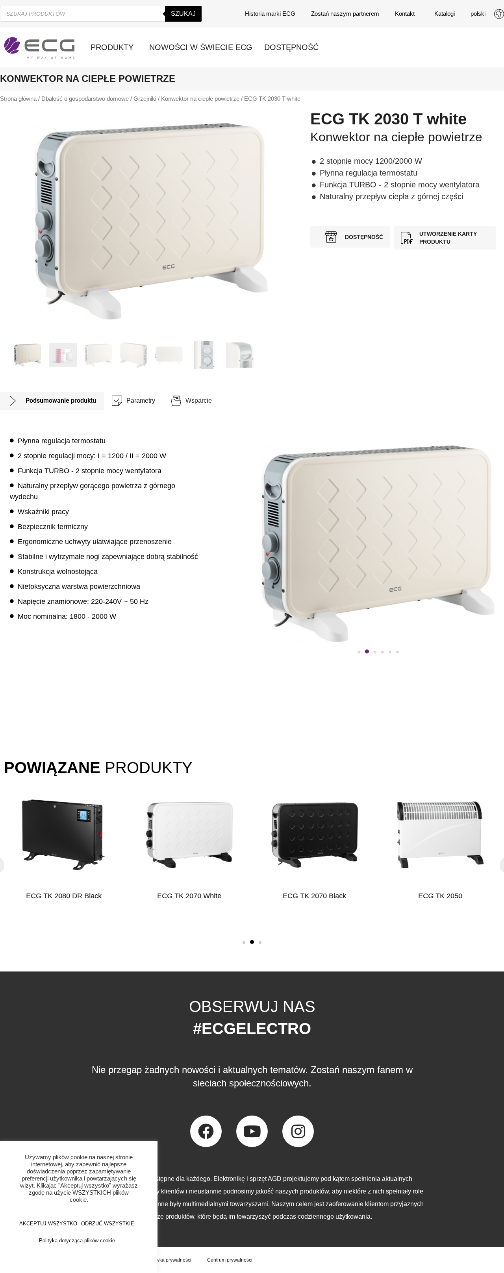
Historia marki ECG (270, 13)
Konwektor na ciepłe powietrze (200, 99)
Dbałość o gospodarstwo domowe (85, 99)
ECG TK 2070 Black (314, 896)
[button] (359, 652)
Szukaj (183, 13)
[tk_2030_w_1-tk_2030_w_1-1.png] (151, 221)
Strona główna (18, 99)
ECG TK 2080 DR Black (64, 896)
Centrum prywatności (229, 1260)
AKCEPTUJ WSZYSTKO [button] (48, 1224)
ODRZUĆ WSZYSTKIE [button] (107, 1224)
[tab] (52, 401)
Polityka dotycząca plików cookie (77, 1240)
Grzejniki (144, 99)
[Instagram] (298, 1131)
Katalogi (444, 13)
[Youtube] (252, 1131)
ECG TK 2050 (440, 896)
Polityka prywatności (169, 1260)
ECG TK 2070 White (189, 896)
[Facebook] (206, 1131)
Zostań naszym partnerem (345, 13)
